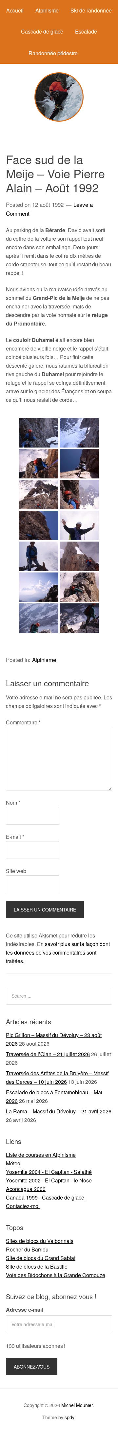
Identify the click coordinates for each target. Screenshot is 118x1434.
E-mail (15, 836)
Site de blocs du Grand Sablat (40, 1258)
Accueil (15, 10)
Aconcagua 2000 (26, 1189)
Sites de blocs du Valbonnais (39, 1241)
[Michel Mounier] (59, 119)
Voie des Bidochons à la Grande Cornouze (55, 1275)
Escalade (86, 31)
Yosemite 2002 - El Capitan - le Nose (49, 1180)
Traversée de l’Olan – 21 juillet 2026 (48, 1054)
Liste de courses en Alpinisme (41, 1154)
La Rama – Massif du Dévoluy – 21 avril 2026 (58, 1111)
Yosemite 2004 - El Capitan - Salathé (49, 1172)
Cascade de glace (42, 31)
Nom (13, 802)
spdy (69, 1417)
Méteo (13, 1163)
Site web (16, 871)
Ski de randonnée (91, 10)
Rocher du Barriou (27, 1249)
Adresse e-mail (24, 1309)
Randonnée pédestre (53, 53)
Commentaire (23, 722)
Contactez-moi (23, 1206)
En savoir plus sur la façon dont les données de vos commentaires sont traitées (58, 952)
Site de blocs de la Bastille (37, 1266)
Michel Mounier (77, 1405)
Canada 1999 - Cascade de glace (45, 1197)
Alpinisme (47, 10)
